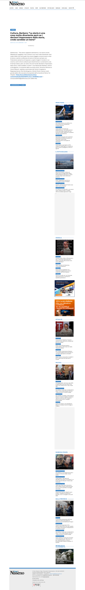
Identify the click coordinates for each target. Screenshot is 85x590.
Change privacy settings (38, 580)
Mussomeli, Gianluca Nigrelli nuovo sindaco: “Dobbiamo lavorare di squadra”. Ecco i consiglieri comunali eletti (64, 494)
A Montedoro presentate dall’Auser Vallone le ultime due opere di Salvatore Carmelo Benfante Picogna (64, 520)
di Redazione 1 (60, 251)
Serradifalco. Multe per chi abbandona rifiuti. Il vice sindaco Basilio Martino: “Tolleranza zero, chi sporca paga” (65, 391)
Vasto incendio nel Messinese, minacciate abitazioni (62, 266)
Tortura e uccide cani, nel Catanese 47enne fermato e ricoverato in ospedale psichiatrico (64, 276)
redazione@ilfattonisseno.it (55, 573)
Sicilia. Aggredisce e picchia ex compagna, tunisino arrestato (63, 181)
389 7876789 (56, 575)
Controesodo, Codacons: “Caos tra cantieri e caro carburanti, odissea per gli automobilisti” (64, 341)
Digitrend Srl (46, 576)
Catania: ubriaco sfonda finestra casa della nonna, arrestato (64, 185)
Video (13, 30)
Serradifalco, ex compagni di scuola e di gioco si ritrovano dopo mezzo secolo (64, 474)
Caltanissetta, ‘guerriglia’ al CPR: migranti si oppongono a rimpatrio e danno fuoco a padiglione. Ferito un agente (64, 146)
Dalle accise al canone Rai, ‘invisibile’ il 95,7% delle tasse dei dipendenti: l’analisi (64, 358)
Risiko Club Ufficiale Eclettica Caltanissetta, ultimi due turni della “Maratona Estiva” (64, 347)
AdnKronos (12, 42)
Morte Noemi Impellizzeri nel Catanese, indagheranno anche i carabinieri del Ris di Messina (63, 271)
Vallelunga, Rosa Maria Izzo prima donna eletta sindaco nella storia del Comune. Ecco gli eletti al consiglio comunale (64, 487)
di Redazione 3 (60, 116)
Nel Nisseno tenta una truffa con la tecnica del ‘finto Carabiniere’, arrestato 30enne (64, 124)
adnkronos (15, 85)
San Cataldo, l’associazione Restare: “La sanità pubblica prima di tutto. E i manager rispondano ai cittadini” (64, 352)
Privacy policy (35, 578)
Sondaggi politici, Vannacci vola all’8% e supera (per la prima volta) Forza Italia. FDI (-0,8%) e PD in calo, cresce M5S (64, 384)
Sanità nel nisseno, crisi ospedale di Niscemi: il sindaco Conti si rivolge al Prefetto (64, 405)
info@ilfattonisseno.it (47, 575)
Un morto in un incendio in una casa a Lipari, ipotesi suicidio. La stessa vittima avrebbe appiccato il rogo (65, 190)
